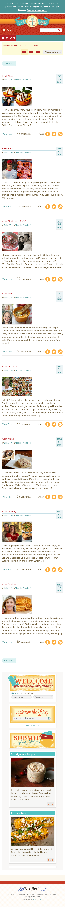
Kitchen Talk (18, 813)
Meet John (7, 148)
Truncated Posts (31, 52)
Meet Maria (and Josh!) (14, 221)
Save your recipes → (37, 10)
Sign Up (15, 693)
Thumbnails (37, 52)
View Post (7, 134)
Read (50, 804)
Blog (10, 38)
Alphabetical (36, 45)
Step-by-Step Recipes (23, 754)
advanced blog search (32, 725)
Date (26, 45)
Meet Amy (7, 293)
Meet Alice (7, 75)
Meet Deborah (9, 366)
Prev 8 (8, 63)
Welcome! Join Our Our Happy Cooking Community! (31, 683)
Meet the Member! (23, 80)
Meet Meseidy (9, 511)
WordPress (37, 899)
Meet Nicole (8, 438)
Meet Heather (9, 584)
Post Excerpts (24, 52)
